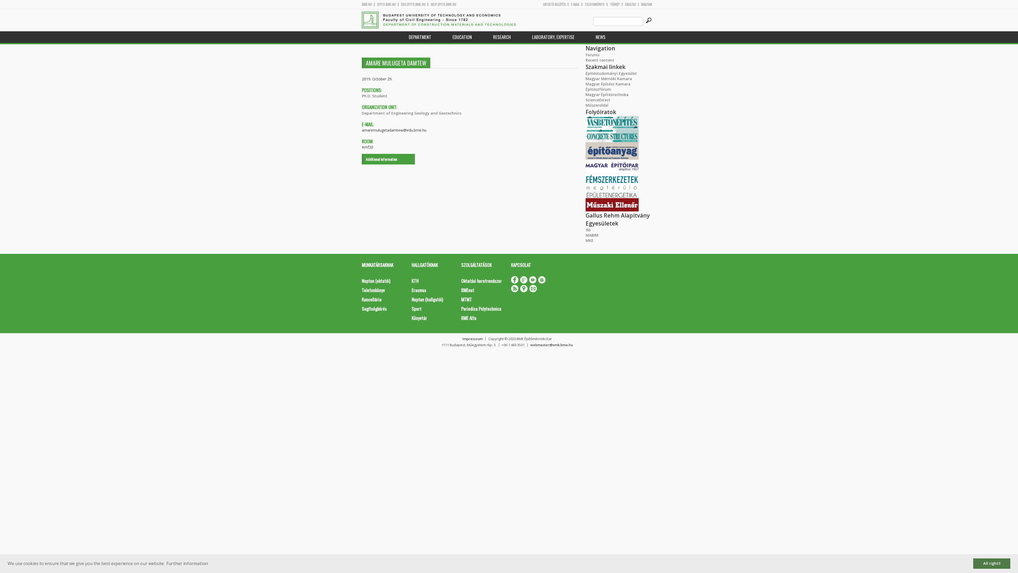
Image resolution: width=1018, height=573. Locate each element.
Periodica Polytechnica (481, 308)
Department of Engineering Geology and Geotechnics (411, 113)
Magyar (646, 4)
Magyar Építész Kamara (608, 83)
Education (462, 37)
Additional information (381, 159)
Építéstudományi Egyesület (611, 73)
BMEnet (467, 290)
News (600, 37)
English (630, 4)
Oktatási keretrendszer (481, 280)
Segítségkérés (374, 308)
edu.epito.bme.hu (413, 4)
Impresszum (472, 338)
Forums (592, 54)
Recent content (600, 60)
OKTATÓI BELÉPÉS (554, 4)
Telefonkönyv (595, 4)
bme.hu (367, 4)
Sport (417, 308)
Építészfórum (598, 89)
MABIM (592, 235)
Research (502, 37)
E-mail (575, 4)
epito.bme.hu (386, 4)
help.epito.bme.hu (443, 4)
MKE (590, 240)
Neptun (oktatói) (376, 280)
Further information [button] (187, 563)
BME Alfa (468, 318)
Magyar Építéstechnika (607, 94)
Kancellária (371, 299)
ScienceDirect (598, 99)
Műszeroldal (597, 105)
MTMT (466, 299)
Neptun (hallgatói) (427, 299)
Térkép (615, 4)
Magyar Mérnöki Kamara (609, 78)
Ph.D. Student (374, 95)
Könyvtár (419, 318)
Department (420, 37)
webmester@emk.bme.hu (551, 344)
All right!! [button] (992, 563)
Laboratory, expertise (553, 37)
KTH (415, 280)
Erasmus (419, 290)
